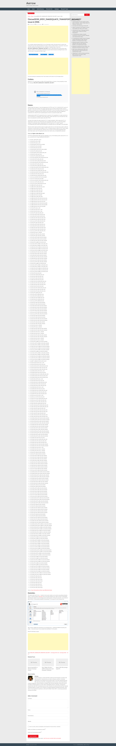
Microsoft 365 (49, 9)
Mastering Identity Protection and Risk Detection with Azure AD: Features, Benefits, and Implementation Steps (80, 43)
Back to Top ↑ (87, 744)
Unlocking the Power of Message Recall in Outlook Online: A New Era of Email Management (80, 31)
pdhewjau (32, 24)
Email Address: (31, 715)
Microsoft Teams (64, 9)
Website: (29, 721)
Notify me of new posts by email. (34, 732)
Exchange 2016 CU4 (55, 652)
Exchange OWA (63, 652)
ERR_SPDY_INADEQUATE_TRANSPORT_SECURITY (40, 652)
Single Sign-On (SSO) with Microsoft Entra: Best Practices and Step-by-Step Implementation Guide (80, 54)
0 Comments (46, 24)
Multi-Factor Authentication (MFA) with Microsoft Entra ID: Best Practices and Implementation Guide (80, 50)
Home (28, 9)
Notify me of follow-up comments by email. (36, 729)
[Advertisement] (48, 34)
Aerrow (31, 3)
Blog (32, 16)
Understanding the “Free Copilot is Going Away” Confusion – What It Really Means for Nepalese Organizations (81, 23)
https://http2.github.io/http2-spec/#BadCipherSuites (41, 590)
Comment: (30, 698)
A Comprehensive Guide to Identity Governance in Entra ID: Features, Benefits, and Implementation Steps (80, 35)
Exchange (57, 9)
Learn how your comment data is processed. (52, 738)
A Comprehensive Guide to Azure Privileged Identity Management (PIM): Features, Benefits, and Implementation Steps (81, 39)
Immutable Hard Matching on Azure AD (80, 25)
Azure (33, 9)
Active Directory (40, 9)
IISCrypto (41, 596)
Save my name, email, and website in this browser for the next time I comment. (44, 726)
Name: (29, 709)
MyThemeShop (80, 744)
